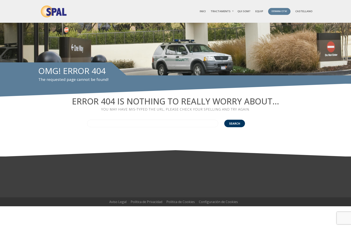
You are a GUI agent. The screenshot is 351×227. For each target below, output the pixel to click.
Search (234, 123)
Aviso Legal (118, 202)
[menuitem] (304, 11)
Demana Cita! (279, 11)
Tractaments (221, 11)
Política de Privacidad (146, 202)
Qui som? (243, 11)
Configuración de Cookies (218, 202)
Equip (259, 11)
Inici (203, 11)
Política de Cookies (180, 202)
